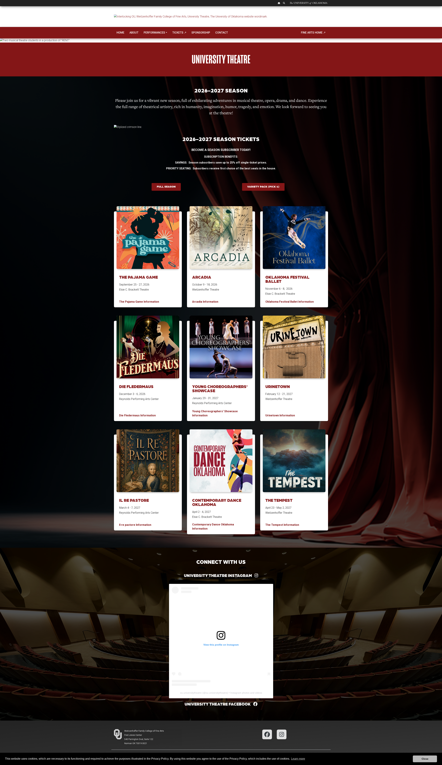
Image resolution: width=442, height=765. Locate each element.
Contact (221, 32)
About (133, 32)
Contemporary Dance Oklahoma (216, 502)
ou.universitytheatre (191, 692)
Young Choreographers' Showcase (220, 388)
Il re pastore (134, 500)
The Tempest (278, 500)
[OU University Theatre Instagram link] (282, 734)
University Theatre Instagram (219, 575)
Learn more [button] (298, 758)
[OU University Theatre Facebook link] (267, 734)
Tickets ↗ (179, 32)
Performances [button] (154, 32)
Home (120, 32)
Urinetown (277, 386)
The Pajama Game (138, 277)
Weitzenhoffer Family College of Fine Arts (144, 731)
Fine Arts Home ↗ (313, 32)
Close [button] (425, 758)
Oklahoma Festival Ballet (287, 279)
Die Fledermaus (136, 386)
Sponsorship (200, 32)
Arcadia (201, 277)
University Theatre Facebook (219, 704)
